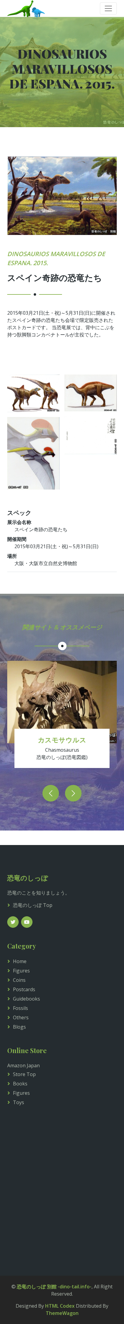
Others (21, 1017)
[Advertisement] (62, 1184)
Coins (19, 980)
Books (20, 1083)
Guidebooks (26, 998)
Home (19, 961)
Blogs (19, 1027)
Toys (18, 1102)
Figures (21, 970)
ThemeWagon (62, 1313)
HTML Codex (60, 1306)
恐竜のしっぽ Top (32, 905)
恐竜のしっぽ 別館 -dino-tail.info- (54, 1286)
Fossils (20, 1008)
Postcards (24, 989)
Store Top (24, 1074)
